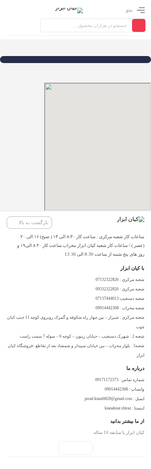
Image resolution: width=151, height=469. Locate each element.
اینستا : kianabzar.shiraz (124, 408)
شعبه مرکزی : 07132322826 (120, 279)
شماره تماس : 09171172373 (119, 379)
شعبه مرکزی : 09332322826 (120, 289)
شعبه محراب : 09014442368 (120, 307)
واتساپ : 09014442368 (124, 389)
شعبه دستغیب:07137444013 (120, 298)
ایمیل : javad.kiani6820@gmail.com (114, 398)
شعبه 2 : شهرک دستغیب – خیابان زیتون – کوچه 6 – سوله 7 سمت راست (82, 336)
